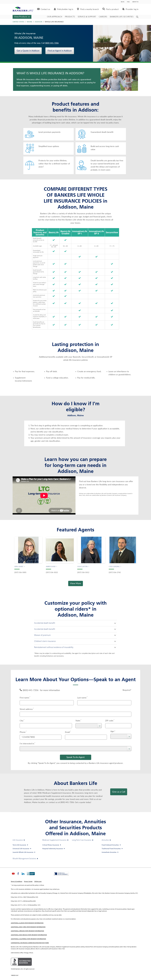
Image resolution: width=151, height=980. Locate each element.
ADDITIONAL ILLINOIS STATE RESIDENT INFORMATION (27, 923)
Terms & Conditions (16, 881)
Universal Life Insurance (21, 848)
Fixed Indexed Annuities (110, 845)
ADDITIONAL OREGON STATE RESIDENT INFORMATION (27, 931)
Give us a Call (118, 792)
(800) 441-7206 (52, 43)
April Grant (18, 566)
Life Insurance (18, 840)
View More (75, 583)
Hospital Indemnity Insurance (52, 848)
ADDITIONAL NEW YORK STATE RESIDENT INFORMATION (28, 927)
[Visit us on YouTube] (13, 875)
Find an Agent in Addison (60, 51)
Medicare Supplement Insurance (54, 840)
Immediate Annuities (109, 852)
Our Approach (54, 17)
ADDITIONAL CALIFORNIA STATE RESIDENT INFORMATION (28, 939)
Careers (103, 17)
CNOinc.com (38, 881)
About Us (135, 2)
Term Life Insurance (19, 845)
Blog (122, 2)
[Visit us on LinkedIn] (23, 875)
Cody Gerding (114, 566)
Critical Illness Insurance (50, 845)
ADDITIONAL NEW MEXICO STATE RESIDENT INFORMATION (29, 935)
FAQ (128, 2)
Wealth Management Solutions (24, 859)
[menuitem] (43, 9)
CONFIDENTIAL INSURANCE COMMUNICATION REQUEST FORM (30, 943)
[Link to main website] (23, 9)
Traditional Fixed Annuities (111, 848)
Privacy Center (28, 881)
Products (70, 17)
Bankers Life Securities (121, 17)
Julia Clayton (82, 566)
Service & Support (87, 17)
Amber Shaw (50, 566)
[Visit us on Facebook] (18, 875)
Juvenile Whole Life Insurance (23, 852)
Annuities (105, 840)
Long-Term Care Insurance (81, 840)
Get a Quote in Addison (28, 51)
